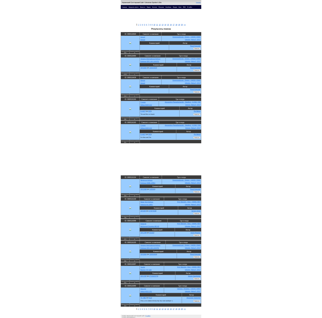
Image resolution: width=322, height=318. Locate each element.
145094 (152, 189)
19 (179, 25)
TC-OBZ (143, 298)
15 (168, 25)
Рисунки (161, 7)
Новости (142, 7)
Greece (187, 105)
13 (162, 25)
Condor (143, 102)
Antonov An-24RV (146, 205)
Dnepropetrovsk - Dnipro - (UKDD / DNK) (186, 37)
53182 (151, 233)
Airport (142, 37)
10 (154, 25)
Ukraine (187, 40)
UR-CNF (143, 276)
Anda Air (143, 224)
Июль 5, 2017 (195, 40)
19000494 (152, 68)
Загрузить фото (133, 7)
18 (176, 25)
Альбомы (168, 7)
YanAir (142, 267)
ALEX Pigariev (195, 233)
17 (173, 25)
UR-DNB (143, 189)
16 (171, 25)
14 (165, 25)
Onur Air (143, 289)
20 (182, 25)
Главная (124, 7)
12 (160, 25)
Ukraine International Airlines (150, 59)
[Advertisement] (161, 17)
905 (149, 111)
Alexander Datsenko (193, 298)
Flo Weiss (197, 111)
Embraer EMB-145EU (147, 183)
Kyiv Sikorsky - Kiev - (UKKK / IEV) (188, 202)
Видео (149, 7)
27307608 (152, 211)
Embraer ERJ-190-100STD (149, 61)
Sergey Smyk (195, 211)
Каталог (154, 7)
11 (157, 25)
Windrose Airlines (146, 180)
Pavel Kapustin (195, 46)
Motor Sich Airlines (146, 202)
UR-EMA (143, 68)
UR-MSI (143, 211)
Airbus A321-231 (146, 291)
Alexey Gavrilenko (194, 276)
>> (185, 25)
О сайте (189, 7)
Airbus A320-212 (146, 105)
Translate (198, 2)
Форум (175, 7)
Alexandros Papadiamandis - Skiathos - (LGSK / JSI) (182, 102)
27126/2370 (153, 276)
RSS (184, 7)
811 (150, 298)
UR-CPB (143, 233)
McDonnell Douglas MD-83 (149, 226)
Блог (180, 7)
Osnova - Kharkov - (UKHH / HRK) (188, 289)
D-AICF (143, 111)
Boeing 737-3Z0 (146, 270)
